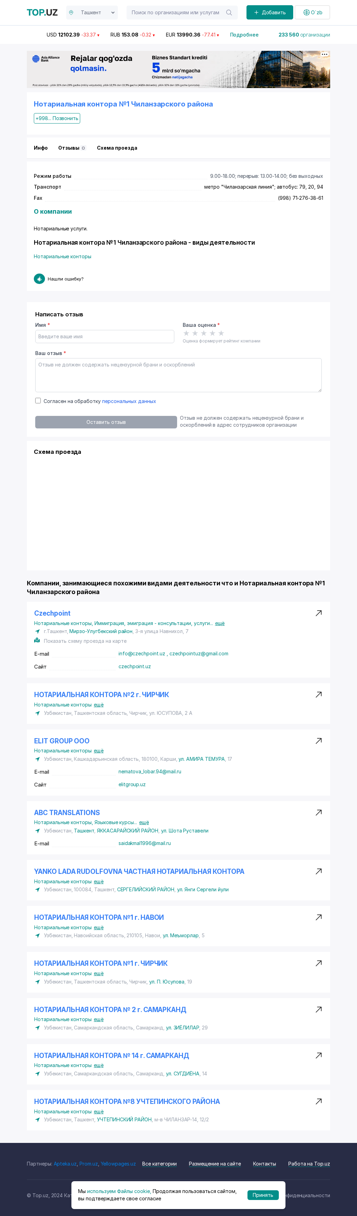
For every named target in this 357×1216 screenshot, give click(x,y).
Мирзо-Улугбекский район (100, 631)
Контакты (264, 1164)
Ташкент (84, 831)
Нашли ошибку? (66, 279)
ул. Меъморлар (181, 935)
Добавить (274, 12)
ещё (220, 623)
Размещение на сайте (215, 1164)
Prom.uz (88, 1164)
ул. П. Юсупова (166, 982)
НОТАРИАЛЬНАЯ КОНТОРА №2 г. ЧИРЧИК (101, 695)
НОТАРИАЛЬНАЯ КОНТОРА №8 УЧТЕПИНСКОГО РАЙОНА (127, 1102)
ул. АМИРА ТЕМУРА (201, 759)
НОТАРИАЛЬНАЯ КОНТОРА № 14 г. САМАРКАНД (111, 1056)
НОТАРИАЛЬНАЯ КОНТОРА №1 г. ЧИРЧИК (101, 964)
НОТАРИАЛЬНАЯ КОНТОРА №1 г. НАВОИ (99, 918)
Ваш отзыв (50, 353)
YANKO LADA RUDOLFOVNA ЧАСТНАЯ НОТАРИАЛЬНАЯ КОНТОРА (139, 872)
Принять (263, 1195)
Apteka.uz (65, 1164)
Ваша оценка (201, 325)
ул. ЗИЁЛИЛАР (182, 1028)
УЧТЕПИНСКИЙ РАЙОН (124, 1119)
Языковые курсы (115, 822)
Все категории (159, 1164)
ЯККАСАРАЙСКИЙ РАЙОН (127, 831)
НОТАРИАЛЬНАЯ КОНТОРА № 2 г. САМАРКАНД (110, 1010)
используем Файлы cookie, (119, 1191)
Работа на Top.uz (309, 1164)
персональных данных (129, 401)
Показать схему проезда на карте (85, 641)
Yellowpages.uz (118, 1164)
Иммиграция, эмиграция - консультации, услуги (153, 623)
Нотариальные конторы (62, 256)
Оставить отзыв (106, 422)
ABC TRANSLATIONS (67, 813)
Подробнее (244, 35)
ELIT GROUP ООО (62, 741)
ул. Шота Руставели (184, 831)
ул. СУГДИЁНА (182, 1073)
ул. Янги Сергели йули (203, 889)
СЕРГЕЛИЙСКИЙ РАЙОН (145, 889)
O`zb (316, 12)
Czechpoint (52, 613)
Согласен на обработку (100, 401)
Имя (42, 325)
